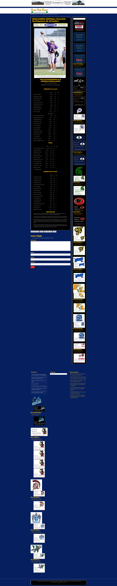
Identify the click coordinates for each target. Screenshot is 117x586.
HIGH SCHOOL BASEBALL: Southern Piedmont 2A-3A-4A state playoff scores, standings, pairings (39, 375)
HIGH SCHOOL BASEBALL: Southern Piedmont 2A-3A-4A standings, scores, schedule (38, 392)
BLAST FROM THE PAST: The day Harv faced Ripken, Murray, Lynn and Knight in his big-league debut (77, 396)
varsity (54, 231)
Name (32, 252)
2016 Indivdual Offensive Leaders (79, 154)
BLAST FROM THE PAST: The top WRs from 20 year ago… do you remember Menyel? (77, 389)
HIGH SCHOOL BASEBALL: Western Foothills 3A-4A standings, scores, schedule (39, 389)
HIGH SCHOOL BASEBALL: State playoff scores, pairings (38, 381)
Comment (34, 240)
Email (32, 257)
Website (33, 262)
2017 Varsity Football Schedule (78, 65)
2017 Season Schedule (77, 153)
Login (59, 583)
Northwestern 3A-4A (48, 231)
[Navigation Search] (76, 8)
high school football (35, 231)
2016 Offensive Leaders (77, 66)
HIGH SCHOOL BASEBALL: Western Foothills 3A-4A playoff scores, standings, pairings (39, 378)
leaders (41, 231)
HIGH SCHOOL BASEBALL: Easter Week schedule (39, 386)
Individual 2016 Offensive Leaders (36, 439)
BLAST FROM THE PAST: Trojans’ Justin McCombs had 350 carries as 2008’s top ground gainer (77, 384)
